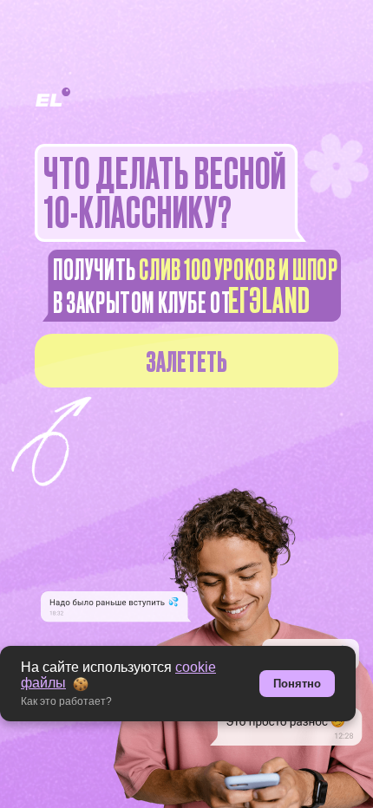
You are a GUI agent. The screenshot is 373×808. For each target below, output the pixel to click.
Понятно (297, 683)
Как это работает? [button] (66, 701)
